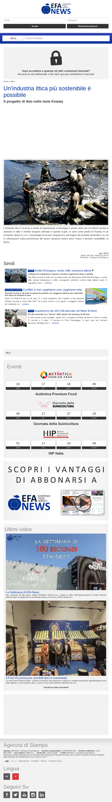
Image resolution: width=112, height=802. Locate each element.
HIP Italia (56, 453)
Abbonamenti (24, 761)
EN (7, 776)
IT (15, 776)
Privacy (44, 761)
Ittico (13, 81)
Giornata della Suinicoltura (56, 424)
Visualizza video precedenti (56, 687)
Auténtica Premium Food (56, 394)
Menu (13, 38)
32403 (44, 757)
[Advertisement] (56, 136)
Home (6, 81)
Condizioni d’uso (55, 761)
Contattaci (35, 761)
